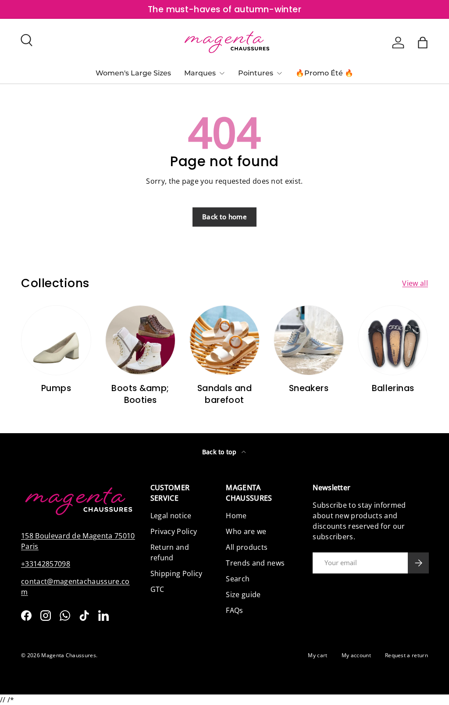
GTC (157, 589)
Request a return (406, 655)
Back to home (224, 216)
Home (236, 515)
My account (356, 655)
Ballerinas (393, 388)
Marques (200, 73)
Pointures (255, 73)
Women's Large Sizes (133, 73)
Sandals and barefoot (224, 394)
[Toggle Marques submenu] (222, 73)
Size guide (243, 594)
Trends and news (255, 563)
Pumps (56, 388)
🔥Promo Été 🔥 (324, 73)
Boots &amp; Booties (140, 394)
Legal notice (171, 515)
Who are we (246, 531)
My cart (317, 655)
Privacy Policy (173, 531)
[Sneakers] (308, 340)
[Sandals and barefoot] (224, 340)
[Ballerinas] (393, 340)
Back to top (220, 452)
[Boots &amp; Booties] (140, 340)
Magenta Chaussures (68, 655)
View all (415, 283)
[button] (422, 42)
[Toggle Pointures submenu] (279, 73)
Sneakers (308, 388)
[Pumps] (56, 340)
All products (246, 547)
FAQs (234, 610)
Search (237, 579)
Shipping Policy (176, 573)
